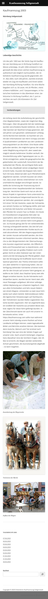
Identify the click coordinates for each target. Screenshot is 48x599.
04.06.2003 (7, 547)
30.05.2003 (7, 562)
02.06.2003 (7, 553)
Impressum (41, 595)
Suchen (6, 570)
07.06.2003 (7, 538)
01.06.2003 (7, 556)
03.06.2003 (7, 550)
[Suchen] (42, 574)
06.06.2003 (7, 541)
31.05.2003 (7, 559)
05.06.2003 (7, 544)
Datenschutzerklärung (28, 595)
